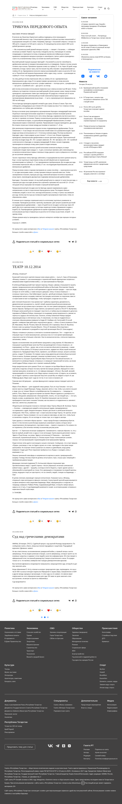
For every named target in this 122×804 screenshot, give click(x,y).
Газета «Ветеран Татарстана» (64, 708)
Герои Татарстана (56, 635)
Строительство (32, 648)
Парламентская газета (62, 711)
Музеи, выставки (10, 672)
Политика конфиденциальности (106, 759)
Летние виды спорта (107, 687)
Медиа (110, 701)
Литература (9, 675)
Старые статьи (22, 15)
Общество (64, 7)
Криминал (105, 641)
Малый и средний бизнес (35, 657)
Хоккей (102, 672)
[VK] (50, 746)
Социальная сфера (79, 648)
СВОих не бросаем (56, 638)
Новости (83, 82)
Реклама (87, 749)
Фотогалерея (111, 705)
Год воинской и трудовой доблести (84, 657)
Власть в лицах (86, 708)
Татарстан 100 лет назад (13, 726)
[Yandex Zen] (69, 746)
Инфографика (112, 711)
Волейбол (103, 675)
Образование (77, 638)
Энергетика (31, 641)
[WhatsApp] (75, 241)
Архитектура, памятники (13, 678)
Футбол (102, 669)
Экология (75, 635)
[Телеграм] (90, 76)
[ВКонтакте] (69, 241)
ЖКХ (73, 651)
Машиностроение (33, 644)
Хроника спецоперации (58, 632)
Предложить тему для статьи (20, 747)
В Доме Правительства (13, 641)
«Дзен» (35, 232)
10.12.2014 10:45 (17, 22)
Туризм (29, 635)
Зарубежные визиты (12, 635)
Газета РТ (89, 745)
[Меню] (105, 8)
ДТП (103, 638)
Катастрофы (106, 632)
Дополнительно (89, 701)
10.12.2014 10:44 (17, 262)
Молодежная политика (80, 641)
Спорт (100, 7)
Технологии (31, 654)
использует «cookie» (38, 791)
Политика (33, 7)
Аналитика (8, 717)
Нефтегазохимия (33, 638)
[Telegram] (72, 241)
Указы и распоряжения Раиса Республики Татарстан (23, 705)
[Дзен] (83, 76)
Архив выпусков (101, 752)
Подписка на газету (102, 749)
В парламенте (9, 638)
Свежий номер (100, 755)
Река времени (9, 732)
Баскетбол (103, 678)
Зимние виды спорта (107, 684)
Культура (90, 7)
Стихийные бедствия (109, 635)
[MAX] (106, 76)
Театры (7, 669)
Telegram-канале (48, 229)
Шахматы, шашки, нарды (108, 681)
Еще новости (92, 181)
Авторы (86, 752)
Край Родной (9, 729)
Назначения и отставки (13, 632)
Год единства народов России (82, 660)
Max (39, 229)
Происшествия (78, 7)
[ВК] (98, 76)
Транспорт (30, 651)
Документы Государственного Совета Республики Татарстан (26, 708)
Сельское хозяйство (34, 632)
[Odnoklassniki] (63, 746)
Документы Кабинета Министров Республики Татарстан (24, 711)
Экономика (45, 7)
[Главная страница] (21, 8)
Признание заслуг (11, 714)
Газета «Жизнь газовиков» (63, 705)
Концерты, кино (10, 681)
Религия (75, 644)
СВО (55, 7)
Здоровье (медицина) (79, 632)
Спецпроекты (61, 701)
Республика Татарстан (16, 722)
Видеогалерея (112, 708)
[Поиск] (108, 8)
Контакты (87, 759)
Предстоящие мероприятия (91, 705)
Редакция (87, 755)
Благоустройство (78, 654)
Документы (10, 701)
